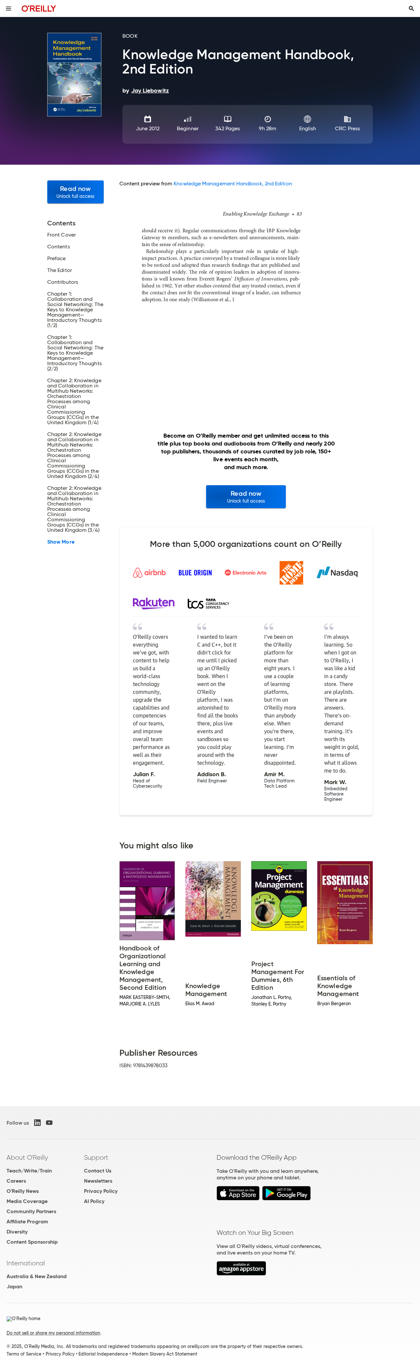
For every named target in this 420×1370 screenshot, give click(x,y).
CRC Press (347, 128)
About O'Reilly (27, 1157)
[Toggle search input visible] (411, 8)
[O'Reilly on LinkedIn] (37, 1122)
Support (96, 1157)
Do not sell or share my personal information (53, 1333)
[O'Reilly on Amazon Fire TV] (241, 1273)
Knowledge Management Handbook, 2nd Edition (233, 183)
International (26, 1263)
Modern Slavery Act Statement (164, 1354)
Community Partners (31, 1211)
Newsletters (98, 1180)
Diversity (17, 1231)
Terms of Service (24, 1354)
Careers (16, 1180)
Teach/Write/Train (29, 1170)
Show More (60, 542)
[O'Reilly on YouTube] (49, 1122)
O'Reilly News (23, 1191)
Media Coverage (27, 1201)
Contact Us (97, 1170)
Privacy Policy (100, 1191)
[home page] (39, 8)
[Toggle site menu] (8, 8)
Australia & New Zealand (37, 1276)
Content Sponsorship (32, 1241)
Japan (14, 1286)
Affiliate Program (27, 1221)
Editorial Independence (103, 1354)
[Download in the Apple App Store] (238, 1198)
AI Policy (94, 1201)
